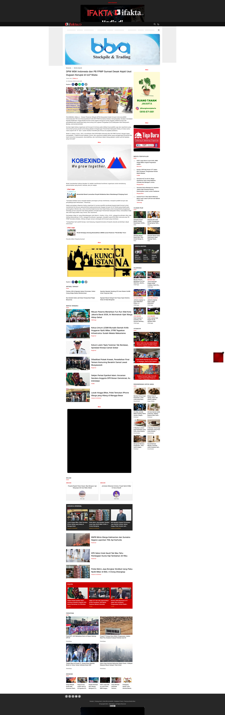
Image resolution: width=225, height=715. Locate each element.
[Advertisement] (56, 39)
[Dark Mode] (158, 24)
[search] (154, 24)
